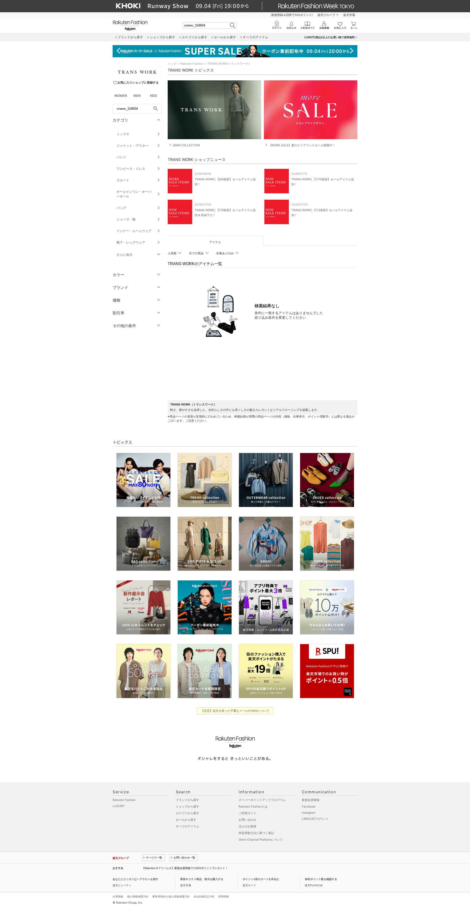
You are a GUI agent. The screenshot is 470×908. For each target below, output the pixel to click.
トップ (172, 63)
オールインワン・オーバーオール (134, 194)
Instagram (308, 812)
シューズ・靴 (126, 219)
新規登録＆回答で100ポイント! (292, 15)
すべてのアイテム (187, 826)
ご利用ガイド (247, 813)
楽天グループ (326, 15)
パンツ (121, 157)
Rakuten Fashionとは (253, 806)
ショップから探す (187, 806)
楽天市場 (349, 15)
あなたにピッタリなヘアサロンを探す (135, 879)
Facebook (309, 806)
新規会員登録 (310, 800)
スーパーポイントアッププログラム (262, 800)
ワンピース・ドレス (131, 169)
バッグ (121, 208)
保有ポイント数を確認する (321, 879)
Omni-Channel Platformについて (261, 839)
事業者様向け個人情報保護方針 (171, 896)
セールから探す (186, 820)
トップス (123, 134)
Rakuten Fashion (191, 63)
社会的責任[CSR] (204, 896)
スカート (123, 180)
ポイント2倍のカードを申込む (261, 879)
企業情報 (118, 896)
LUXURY (119, 806)
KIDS (153, 96)
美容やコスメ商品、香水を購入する (201, 879)
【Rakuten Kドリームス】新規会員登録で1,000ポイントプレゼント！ (185, 868)
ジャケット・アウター (132, 145)
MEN (137, 96)
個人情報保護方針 (138, 896)
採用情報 (223, 896)
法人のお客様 (247, 826)
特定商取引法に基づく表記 (256, 833)
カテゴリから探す (187, 813)
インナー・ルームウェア (134, 231)
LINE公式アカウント (315, 819)
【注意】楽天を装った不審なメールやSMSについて (235, 710)
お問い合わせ (247, 820)
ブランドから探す (187, 800)
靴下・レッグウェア (131, 242)
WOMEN (120, 96)
